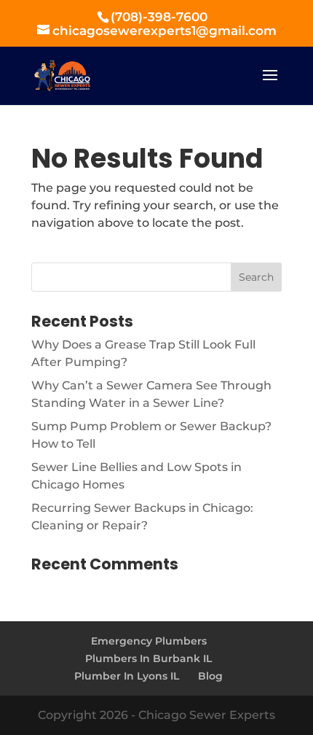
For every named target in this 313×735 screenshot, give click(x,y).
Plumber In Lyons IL (126, 675)
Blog (210, 675)
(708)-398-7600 (159, 16)
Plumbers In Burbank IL (148, 658)
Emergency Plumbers (149, 641)
